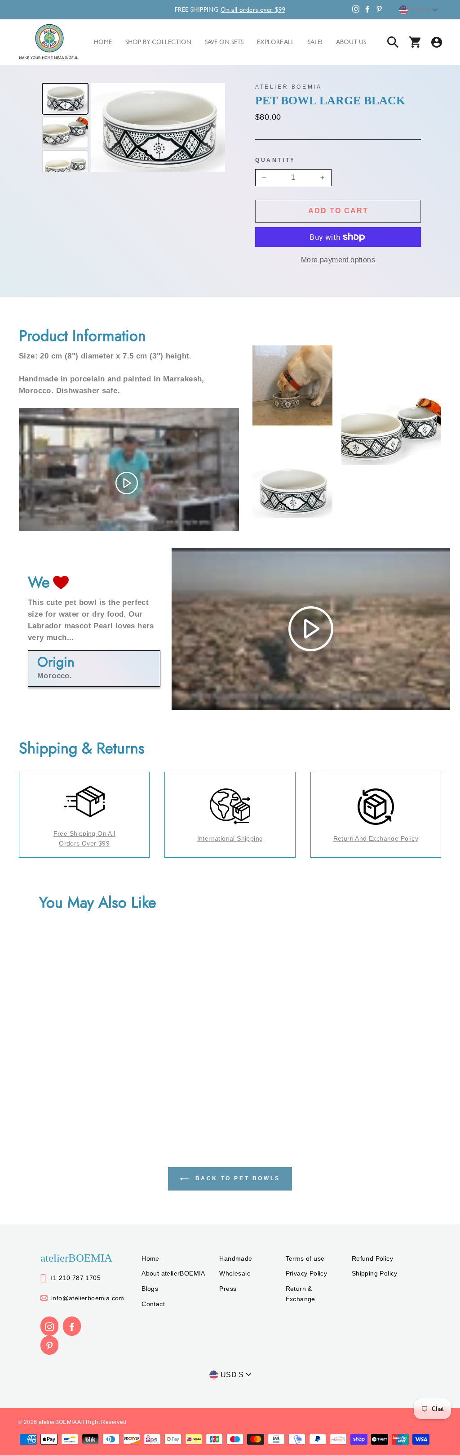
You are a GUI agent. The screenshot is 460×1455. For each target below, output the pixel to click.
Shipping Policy (375, 1273)
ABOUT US (351, 41)
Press (227, 1288)
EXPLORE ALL (275, 41)
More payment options (338, 260)
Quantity (275, 160)
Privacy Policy (306, 1273)
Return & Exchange (300, 1293)
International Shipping (230, 838)
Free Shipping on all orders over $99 (84, 838)
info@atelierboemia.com (87, 1298)
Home (150, 1258)
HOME (103, 41)
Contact (153, 1303)
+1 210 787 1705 (75, 1277)
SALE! (315, 41)
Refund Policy (372, 1258)
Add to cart (338, 211)
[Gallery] (132, 127)
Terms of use (305, 1258)
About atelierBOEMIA (173, 1273)
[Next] (212, 127)
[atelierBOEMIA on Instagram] (49, 1326)
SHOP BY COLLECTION (158, 41)
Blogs (150, 1288)
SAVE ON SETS (224, 41)
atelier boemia (288, 87)
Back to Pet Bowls (236, 1178)
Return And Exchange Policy (375, 838)
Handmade (235, 1258)
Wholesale (235, 1273)
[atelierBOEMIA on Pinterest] (49, 1345)
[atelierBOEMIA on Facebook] (71, 1326)
